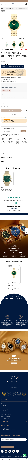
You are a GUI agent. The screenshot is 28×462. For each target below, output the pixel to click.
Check (23, 131)
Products (8, 8)
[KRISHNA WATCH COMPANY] (14, 350)
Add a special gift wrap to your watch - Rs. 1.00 (14, 97)
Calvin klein (10, 285)
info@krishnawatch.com (12, 429)
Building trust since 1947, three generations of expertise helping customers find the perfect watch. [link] (7, 324)
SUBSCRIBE (7, 447)
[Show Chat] (25, 455)
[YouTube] (13, 451)
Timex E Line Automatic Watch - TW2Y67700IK (6, 190)
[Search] (5, 4)
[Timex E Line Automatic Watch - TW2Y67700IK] (7, 178)
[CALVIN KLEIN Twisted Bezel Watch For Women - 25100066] (14, 273)
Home (2, 8)
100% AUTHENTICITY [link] (21, 320)
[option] (14, 25)
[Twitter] (17, 451)
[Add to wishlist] (11, 181)
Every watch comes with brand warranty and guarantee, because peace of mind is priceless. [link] (21, 324)
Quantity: (3, 103)
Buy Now (14, 114)
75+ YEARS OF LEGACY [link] (7, 320)
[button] (23, 38)
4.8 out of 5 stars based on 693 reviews (14, 200)
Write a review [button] (14, 214)
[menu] (1, 4)
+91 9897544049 (11, 428)
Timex (2, 187)
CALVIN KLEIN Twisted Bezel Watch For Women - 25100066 (14, 287)
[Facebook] (2, 451)
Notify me (14, 282)
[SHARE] (26, 110)
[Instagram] (6, 451)
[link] (23, 110)
